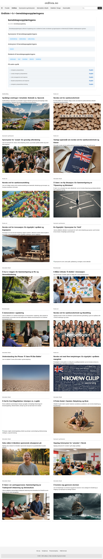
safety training (31, 38)
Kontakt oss (45, 551)
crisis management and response (19, 77)
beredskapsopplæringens (30, 13)
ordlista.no (51, 3)
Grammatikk (66, 8)
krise (19, 59)
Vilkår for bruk (63, 551)
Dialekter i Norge (56, 8)
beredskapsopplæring (20, 23)
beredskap (25, 59)
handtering (38, 59)
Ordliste (5, 13)
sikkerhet (32, 59)
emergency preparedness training (19, 84)
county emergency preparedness (19, 73)
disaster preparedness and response (20, 80)
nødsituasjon (13, 59)
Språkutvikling (5, 93)
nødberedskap (22, 38)
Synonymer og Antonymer (27, 8)
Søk (100, 8)
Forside (7, 8)
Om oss (38, 551)
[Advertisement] (51, 534)
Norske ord (55, 93)
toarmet (12, 49)
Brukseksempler (57, 267)
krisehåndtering (13, 38)
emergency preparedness (17, 70)
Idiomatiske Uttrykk (42, 8)
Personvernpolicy (53, 551)
